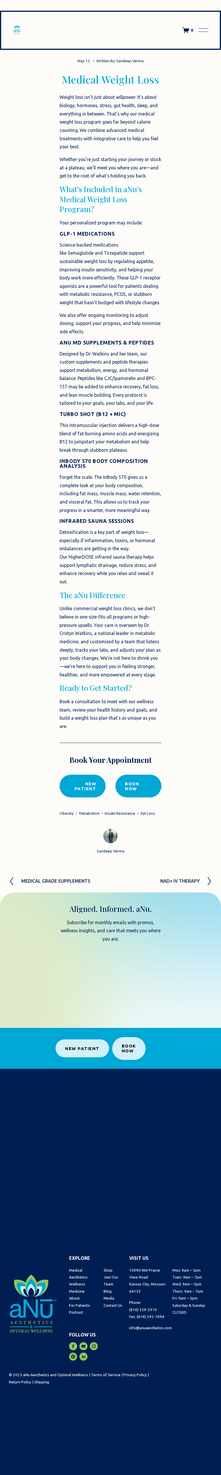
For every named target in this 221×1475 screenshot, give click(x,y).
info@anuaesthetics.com (150, 1327)
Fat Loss (148, 813)
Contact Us (113, 1305)
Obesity (67, 813)
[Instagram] (94, 1346)
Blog (108, 1291)
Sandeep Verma (130, 60)
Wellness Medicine (77, 1287)
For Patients (79, 1305)
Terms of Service (106, 1374)
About (74, 1298)
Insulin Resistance (120, 813)
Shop (108, 1270)
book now (132, 786)
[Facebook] (73, 1346)
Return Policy (20, 1382)
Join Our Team (111, 1280)
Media (109, 1298)
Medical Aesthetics (78, 1273)
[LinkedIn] (83, 1357)
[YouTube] (83, 1346)
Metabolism (89, 813)
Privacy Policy (135, 1374)
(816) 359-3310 (143, 1309)
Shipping (41, 1382)
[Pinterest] (73, 1357)
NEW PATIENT (85, 786)
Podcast (76, 1312)
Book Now (129, 1048)
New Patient (82, 1048)
